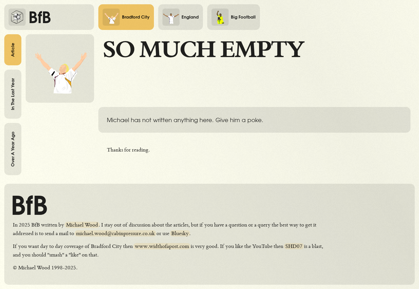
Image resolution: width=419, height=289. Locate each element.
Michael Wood (82, 225)
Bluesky (180, 233)
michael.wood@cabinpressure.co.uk (115, 233)
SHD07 (293, 246)
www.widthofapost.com (162, 246)
